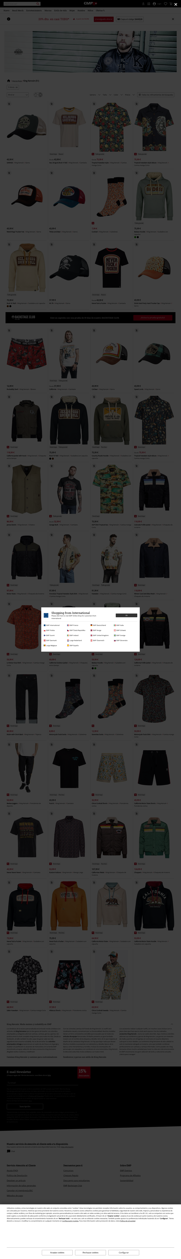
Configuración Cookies (70, 1221)
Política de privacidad (127, 1221)
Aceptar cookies (57, 1253)
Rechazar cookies (90, 1253)
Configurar (124, 1252)
